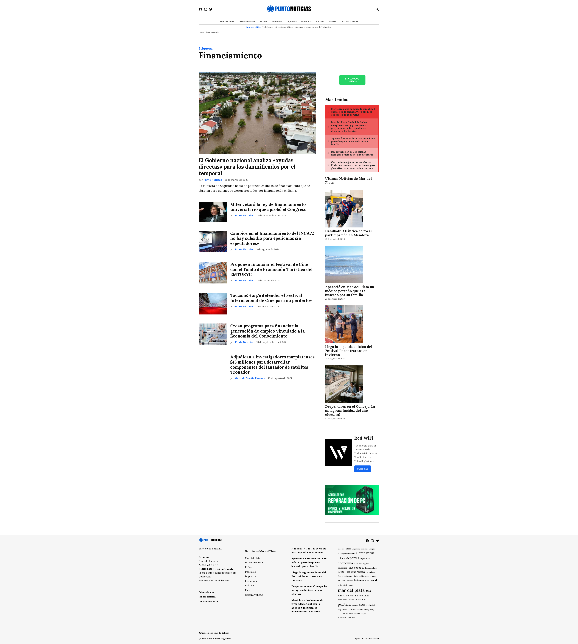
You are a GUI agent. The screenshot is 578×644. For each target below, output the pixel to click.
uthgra (363, 614)
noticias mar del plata (357, 595)
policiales (361, 599)
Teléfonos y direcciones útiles (278, 27)
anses (348, 549)
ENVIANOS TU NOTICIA (352, 80)
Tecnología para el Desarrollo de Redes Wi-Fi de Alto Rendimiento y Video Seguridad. (365, 453)
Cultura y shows (349, 21)
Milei (368, 591)
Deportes (291, 21)
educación (342, 568)
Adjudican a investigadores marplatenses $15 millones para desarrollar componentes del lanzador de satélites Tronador (272, 364)
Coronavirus (365, 553)
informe (350, 581)
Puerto (332, 21)
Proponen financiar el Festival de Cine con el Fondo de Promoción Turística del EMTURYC (271, 269)
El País (263, 21)
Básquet (372, 549)
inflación (341, 581)
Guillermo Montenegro (361, 576)
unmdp (357, 613)
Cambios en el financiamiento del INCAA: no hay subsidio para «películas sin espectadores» (272, 238)
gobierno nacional (356, 572)
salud (362, 604)
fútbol (341, 571)
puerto (355, 605)
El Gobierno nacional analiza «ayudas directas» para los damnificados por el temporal (247, 167)
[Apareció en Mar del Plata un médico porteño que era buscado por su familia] (344, 265)
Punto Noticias (213, 179)
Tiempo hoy (369, 609)
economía (345, 563)
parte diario (342, 600)
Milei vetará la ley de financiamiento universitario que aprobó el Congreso (268, 207)
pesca (351, 599)
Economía (306, 21)
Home (201, 32)
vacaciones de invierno (346, 618)
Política (320, 21)
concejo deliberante (346, 553)
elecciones (355, 567)
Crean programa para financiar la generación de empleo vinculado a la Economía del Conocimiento (267, 331)
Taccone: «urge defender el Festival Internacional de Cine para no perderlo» (271, 298)
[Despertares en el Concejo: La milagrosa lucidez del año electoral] (344, 384)
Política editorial (207, 597)
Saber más (362, 469)
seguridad (371, 605)
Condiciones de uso (208, 601)
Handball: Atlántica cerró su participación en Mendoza (349, 233)
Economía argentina (362, 564)
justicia (350, 585)
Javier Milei (342, 585)
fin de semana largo (369, 568)
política (344, 604)
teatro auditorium (356, 609)
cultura (341, 558)
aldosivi (341, 549)
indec (374, 576)
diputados (365, 558)
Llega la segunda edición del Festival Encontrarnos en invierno (348, 350)
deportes (352, 558)
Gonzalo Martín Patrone (250, 378)
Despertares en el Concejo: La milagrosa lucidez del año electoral (350, 410)
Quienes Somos (206, 592)
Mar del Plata (227, 21)
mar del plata (351, 590)
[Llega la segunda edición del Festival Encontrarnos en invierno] (344, 324)
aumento (364, 549)
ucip (351, 614)
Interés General (247, 21)
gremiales (371, 572)
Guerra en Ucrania (345, 576)
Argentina (356, 549)
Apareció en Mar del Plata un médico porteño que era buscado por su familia (349, 291)
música (341, 595)
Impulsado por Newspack (366, 638)
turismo (343, 613)
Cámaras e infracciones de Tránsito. (313, 27)
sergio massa (343, 609)
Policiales (277, 21)
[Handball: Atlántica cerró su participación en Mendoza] (344, 209)
